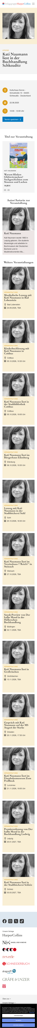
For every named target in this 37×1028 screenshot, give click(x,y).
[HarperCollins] (12, 936)
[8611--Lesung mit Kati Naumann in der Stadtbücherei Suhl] (18, 505)
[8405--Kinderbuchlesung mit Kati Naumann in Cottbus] (18, 346)
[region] (18, 1016)
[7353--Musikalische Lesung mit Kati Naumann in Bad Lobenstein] (18, 292)
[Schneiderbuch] (15, 964)
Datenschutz (31, 1012)
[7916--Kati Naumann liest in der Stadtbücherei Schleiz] (18, 880)
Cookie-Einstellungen (18, 1015)
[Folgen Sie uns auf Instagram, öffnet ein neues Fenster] (10, 921)
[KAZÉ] (4, 987)
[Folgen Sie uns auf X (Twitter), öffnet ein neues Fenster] (16, 921)
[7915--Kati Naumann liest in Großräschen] (18, 666)
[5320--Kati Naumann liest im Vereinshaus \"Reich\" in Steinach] (18, 559)
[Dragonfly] (9, 973)
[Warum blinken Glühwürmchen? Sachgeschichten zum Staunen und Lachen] (18, 167)
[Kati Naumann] (18, 231)
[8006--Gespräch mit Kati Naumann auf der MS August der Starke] (18, 720)
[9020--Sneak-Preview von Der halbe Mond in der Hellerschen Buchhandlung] (18, 612)
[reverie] (8, 957)
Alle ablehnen (18, 1020)
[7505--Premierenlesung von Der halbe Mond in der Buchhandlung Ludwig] (18, 826)
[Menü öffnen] (33, 4)
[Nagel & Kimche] (14, 943)
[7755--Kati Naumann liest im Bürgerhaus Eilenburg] (18, 452)
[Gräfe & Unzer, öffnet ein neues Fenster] (16, 980)
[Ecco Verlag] (9, 950)
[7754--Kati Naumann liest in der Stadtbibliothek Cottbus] (18, 399)
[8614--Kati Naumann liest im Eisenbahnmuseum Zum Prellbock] (18, 773)
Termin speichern (11, 119)
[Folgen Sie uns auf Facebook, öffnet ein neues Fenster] (4, 921)
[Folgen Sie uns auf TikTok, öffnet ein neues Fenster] (22, 921)
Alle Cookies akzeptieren (18, 1025)
